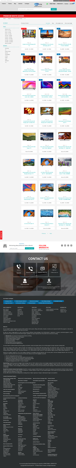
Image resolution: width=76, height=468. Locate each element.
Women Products (36, 403)
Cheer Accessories (51, 451)
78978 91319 (60, 3)
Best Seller (48, 23)
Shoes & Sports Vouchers (53, 391)
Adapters (35, 447)
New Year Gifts (36, 391)
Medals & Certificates (52, 447)
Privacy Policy (63, 310)
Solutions (20, 3)
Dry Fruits (20, 388)
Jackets (34, 404)
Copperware (5, 413)
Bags (49, 399)
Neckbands (20, 424)
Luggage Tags (35, 448)
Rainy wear (20, 432)
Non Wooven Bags (51, 414)
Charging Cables (51, 435)
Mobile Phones (6, 451)
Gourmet (20, 384)
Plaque (49, 446)
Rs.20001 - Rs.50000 (9, 41)
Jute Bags (49, 412)
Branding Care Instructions (35, 323)
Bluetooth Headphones (22, 420)
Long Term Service (8, 303)
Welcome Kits (72, 0)
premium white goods (17, 18)
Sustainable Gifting (7, 418)
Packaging (34, 315)
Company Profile (8, 301)
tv (24, 18)
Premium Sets (6, 430)
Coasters (5, 407)
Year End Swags (6, 393)
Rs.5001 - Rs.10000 (8, 38)
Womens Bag (50, 417)
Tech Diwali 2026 (6, 379)
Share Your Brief (66, 0)
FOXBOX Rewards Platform (20, 301)
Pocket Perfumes (21, 454)
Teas (19, 386)
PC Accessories (51, 425)
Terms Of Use (63, 311)
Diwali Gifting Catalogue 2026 (9, 378)
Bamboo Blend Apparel (52, 380)
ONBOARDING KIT (7, 319)
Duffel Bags (50, 406)
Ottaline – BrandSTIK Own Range (40, 395)
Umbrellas (20, 429)
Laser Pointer (50, 428)
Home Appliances (21, 446)
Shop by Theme (6, 322)
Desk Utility (5, 429)
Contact (66, 3)
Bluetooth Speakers (22, 418)
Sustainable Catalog (58, 301)
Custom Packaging (37, 436)
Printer (34, 431)
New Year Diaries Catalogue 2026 (40, 378)
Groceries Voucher (51, 397)
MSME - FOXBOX (35, 311)
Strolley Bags (50, 404)
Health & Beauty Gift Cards (53, 392)
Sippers (4, 406)
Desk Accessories (6, 424)
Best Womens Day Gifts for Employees (11, 395)
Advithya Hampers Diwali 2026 (9, 384)
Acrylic (49, 442)
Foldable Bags (50, 419)
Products (4, 3)
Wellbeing (5, 441)
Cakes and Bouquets (22, 391)
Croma (6, 55)
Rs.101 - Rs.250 (8, 30)
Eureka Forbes (8, 51)
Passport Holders (36, 449)
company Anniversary (22, 397)
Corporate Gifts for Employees (39, 397)
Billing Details (35, 321)
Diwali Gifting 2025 (7, 391)
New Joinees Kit (36, 389)
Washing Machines (6, 448)
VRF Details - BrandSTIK (37, 310)
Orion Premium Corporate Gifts (39, 393)
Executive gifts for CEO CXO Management (27, 382)
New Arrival (6, 310)
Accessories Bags (51, 408)
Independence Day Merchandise (24, 413)
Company (20, 309)
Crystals (49, 441)
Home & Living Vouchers (52, 394)
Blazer (34, 406)
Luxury (49, 421)
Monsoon (20, 428)
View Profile (56, 0)
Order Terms (35, 319)
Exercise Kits (5, 438)
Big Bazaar (20, 450)
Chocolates (20, 387)
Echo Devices (35, 417)
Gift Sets (20, 436)
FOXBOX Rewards (9, 0)
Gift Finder (5, 315)
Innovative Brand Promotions (9, 397)
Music (19, 415)
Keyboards (35, 426)
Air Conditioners (6, 449)
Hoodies (34, 402)
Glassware (5, 408)
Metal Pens (20, 401)
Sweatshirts (35, 409)
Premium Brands (32, 303)
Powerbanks (35, 433)
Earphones (20, 423)
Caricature (20, 434)
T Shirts (34, 401)
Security (34, 430)
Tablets (4, 456)
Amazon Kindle (36, 420)
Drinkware (5, 403)
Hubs (49, 427)
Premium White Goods (8, 446)
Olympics (49, 452)
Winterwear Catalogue (22, 380)
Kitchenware (20, 448)
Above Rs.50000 (8, 43)
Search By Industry (7, 313)
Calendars (20, 405)
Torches (34, 452)
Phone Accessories (51, 431)
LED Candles (20, 441)
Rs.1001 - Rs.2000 (8, 35)
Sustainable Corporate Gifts (39, 380)
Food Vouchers (51, 386)
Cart (72, 3)
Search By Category (7, 314)
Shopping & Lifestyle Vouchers (53, 389)
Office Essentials (21, 410)
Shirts (34, 408)
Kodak (6, 57)
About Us (20, 310)
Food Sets (20, 442)
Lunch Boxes (20, 440)
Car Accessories (36, 454)
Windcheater (20, 431)
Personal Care (36, 439)
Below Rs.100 (7, 29)
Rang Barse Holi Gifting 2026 (39, 384)
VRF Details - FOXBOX (36, 309)
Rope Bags (50, 409)
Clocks (4, 425)
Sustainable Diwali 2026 (7, 385)
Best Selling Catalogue (46, 301)
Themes (10, 3)
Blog (15, 3)
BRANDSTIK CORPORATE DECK (9, 321)
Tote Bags (50, 423)
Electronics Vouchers (52, 390)
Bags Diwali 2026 (6, 380)
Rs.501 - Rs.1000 (8, 33)
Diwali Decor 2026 (6, 382)
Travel (34, 446)
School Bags (50, 411)
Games (4, 399)
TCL (6, 62)
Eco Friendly (5, 416)
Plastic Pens (20, 402)
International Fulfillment (52, 455)
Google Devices (36, 418)
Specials (19, 452)
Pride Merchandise (7, 422)
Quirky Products (36, 441)
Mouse (34, 424)
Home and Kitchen (6, 454)
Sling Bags (50, 403)
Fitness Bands (6, 435)
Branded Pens (21, 403)
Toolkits (34, 453)
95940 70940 (52, 3)
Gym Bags (50, 407)
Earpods (19, 421)
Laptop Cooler (35, 425)
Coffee (19, 389)
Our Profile (20, 311)
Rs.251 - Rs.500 (8, 32)
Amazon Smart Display (38, 414)
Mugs (4, 404)
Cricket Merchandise (37, 387)
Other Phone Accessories (53, 436)
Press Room (20, 313)
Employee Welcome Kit (52, 454)
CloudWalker (7, 54)
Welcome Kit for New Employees (25, 378)
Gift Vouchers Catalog (20, 303)
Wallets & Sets (36, 407)
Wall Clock (20, 443)
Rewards (49, 440)
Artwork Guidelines (36, 314)
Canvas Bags (50, 402)
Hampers (20, 393)
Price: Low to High (68, 23)
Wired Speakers (21, 416)
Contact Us (63, 309)
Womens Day (6, 420)
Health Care (35, 438)
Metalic (49, 443)
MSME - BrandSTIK (36, 313)
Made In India (21, 453)
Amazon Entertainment (37, 419)
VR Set (49, 434)
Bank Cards (50, 385)
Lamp (4, 432)
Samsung (7, 48)
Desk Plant (20, 426)
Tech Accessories (36, 422)
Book (19, 408)
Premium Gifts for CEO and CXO (45, 303)
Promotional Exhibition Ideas (39, 444)
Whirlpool (7, 60)
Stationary (20, 400)
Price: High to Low (59, 23)
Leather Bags (50, 416)
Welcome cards (21, 411)
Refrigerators (5, 452)
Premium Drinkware (7, 414)
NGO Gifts (5, 401)
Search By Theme (7, 311)
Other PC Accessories (52, 429)
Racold (6, 52)
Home (4, 18)
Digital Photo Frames (22, 445)
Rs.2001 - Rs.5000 (8, 36)
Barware (5, 412)
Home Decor (20, 447)
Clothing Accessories (37, 411)
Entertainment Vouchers (52, 395)
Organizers (50, 422)
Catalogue (27, 3)
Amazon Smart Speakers (37, 415)
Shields (49, 445)
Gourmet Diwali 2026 (7, 383)
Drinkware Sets (6, 411)
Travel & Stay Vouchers (52, 396)
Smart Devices (36, 413)
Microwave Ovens (6, 453)
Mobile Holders (51, 433)
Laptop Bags (50, 401)
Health (4, 434)
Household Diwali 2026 (7, 387)
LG (5, 49)
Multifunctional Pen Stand (8, 427)
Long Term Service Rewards (9, 389)
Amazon (49, 384)
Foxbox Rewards (50, 310)
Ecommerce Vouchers (52, 387)
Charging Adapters (51, 438)
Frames (4, 428)
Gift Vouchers (50, 382)
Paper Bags (50, 413)
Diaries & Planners (21, 407)
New (53, 23)
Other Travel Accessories (38, 451)
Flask (4, 409)
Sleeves (49, 418)
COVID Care (5, 440)
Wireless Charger (36, 427)
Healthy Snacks (21, 392)
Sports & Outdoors (52, 449)
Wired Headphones (21, 419)
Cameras (34, 429)
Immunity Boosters (7, 439)
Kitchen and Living (22, 438)
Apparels (35, 399)
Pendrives (35, 434)
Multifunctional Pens (22, 406)
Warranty (34, 317)
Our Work (60, 0)
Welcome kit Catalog (34, 301)
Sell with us (20, 314)
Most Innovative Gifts (7, 443)
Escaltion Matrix (36, 318)
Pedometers (5, 436)
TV (3, 447)
